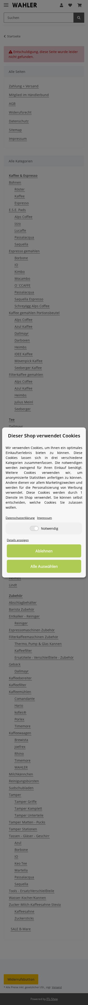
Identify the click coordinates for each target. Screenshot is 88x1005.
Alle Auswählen (44, 566)
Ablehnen (44, 551)
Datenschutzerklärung (20, 518)
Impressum (44, 518)
